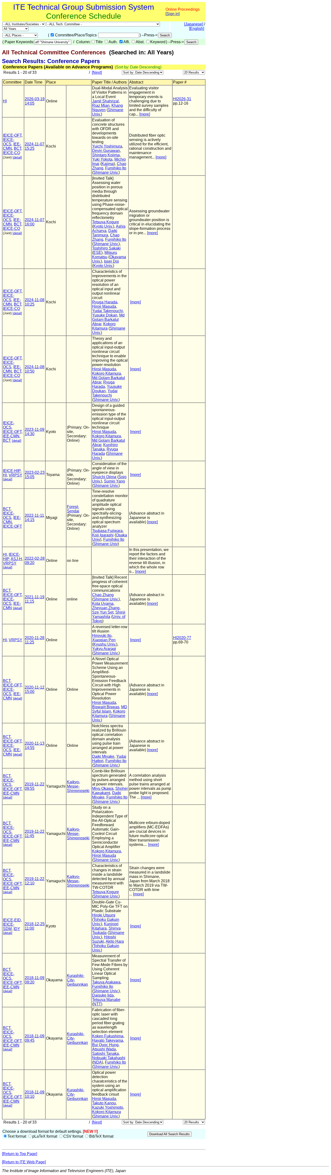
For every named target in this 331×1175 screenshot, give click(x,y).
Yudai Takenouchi (107, 311)
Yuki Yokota (102, 159)
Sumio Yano (114, 481)
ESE (97, 252)
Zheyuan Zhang (105, 608)
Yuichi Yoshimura (107, 146)
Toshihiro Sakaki (106, 248)
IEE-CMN (11, 436)
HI (5, 101)
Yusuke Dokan (104, 315)
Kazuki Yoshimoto (107, 1107)
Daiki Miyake (103, 756)
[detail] (17, 157)
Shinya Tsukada (106, 930)
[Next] (97, 72)
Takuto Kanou (104, 1103)
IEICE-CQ (11, 153)
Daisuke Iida (103, 995)
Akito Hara (115, 941)
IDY (17, 929)
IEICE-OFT (12, 135)
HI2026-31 (182, 99)
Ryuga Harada (104, 302)
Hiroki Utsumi (103, 915)
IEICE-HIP (11, 471)
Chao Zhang (103, 595)
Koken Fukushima (107, 1036)
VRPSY (15, 475)
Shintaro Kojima (106, 155)
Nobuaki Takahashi (108, 1058)
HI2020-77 (182, 638)
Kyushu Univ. (104, 644)
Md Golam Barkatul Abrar (108, 319)
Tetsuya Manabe (106, 1000)
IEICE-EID (12, 920)
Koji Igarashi (103, 535)
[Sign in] (173, 14)
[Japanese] (193, 24)
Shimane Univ (105, 544)
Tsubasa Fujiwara (107, 531)
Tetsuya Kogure (105, 222)
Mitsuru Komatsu (104, 254)
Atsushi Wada (104, 1049)
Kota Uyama (102, 603)
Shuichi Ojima (104, 477)
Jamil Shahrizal (105, 101)
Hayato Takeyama (107, 1040)
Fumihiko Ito (115, 168)
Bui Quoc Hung (105, 1045)
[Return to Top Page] (19, 1154)
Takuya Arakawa (106, 982)
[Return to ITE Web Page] (24, 1162)
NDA (97, 1062)
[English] (196, 28)
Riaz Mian (101, 105)
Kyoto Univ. (103, 226)
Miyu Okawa (102, 788)
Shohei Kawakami (110, 790)
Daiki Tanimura (104, 233)
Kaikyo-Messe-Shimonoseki (78, 786)
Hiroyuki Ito (101, 635)
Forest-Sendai (73, 509)
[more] (144, 114)
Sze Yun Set (102, 612)
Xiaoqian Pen (104, 640)
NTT (97, 1004)
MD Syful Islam (109, 709)
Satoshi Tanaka (105, 1053)
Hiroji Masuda (104, 306)
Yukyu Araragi (104, 649)
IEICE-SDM (8, 926)
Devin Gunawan (106, 151)
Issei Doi (111, 261)
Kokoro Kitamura (104, 326)
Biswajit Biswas (105, 707)
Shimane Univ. (105, 172)
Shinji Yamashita (108, 614)
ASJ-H (16, 559)
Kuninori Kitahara (105, 926)
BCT (17, 148)
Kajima (108, 164)
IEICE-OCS (8, 142)
